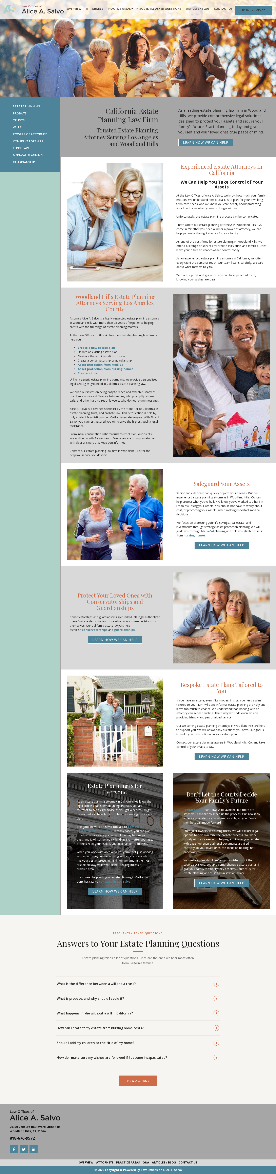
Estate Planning (26, 106)
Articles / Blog (197, 9)
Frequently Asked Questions (158, 9)
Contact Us (223, 9)
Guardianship (24, 162)
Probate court (193, 810)
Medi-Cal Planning (28, 155)
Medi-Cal (207, 531)
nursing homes (194, 535)
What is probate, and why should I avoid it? (137, 998)
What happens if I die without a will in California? (137, 1013)
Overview (74, 9)
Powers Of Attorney (30, 134)
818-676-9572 (253, 10)
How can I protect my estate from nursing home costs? (137, 1028)
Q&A (146, 1162)
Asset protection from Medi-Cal (101, 365)
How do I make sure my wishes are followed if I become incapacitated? (137, 1057)
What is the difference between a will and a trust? (137, 983)
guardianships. (125, 630)
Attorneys (94, 9)
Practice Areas (119, 9)
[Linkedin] (33, 1149)
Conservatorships (28, 141)
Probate (19, 113)
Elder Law (21, 148)
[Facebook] (14, 1149)
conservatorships (94, 630)
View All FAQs (138, 1081)
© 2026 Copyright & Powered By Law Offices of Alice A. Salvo (138, 1170)
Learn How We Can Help (205, 142)
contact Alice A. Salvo (115, 881)
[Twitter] (24, 1149)
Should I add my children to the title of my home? (137, 1042)
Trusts (19, 120)
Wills (17, 127)
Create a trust (88, 373)
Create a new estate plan (96, 348)
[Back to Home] (33, 9)
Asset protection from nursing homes (105, 369)
